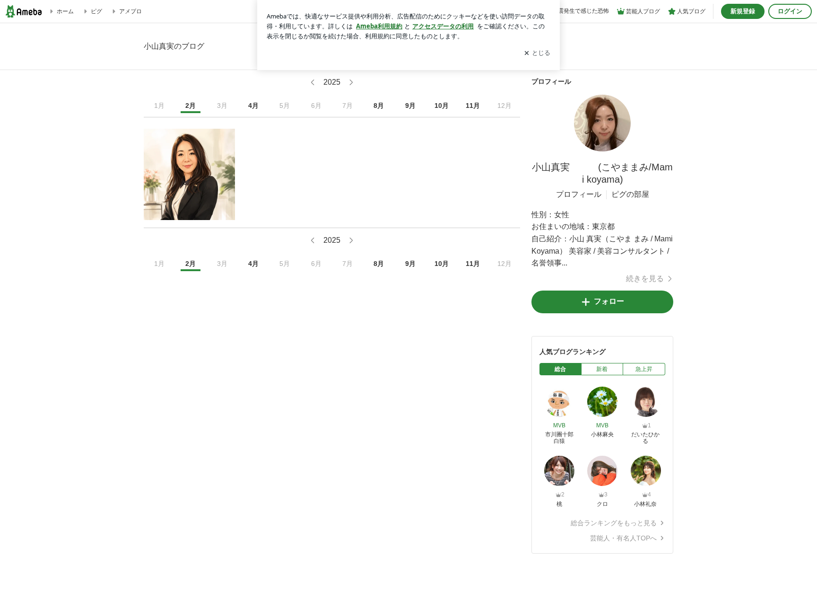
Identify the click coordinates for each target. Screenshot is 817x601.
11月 (473, 105)
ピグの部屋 (630, 194)
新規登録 (742, 11)
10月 (442, 105)
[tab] (560, 369)
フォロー (609, 301)
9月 (410, 105)
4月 (253, 105)
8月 (379, 105)
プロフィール (578, 194)
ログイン (790, 11)
